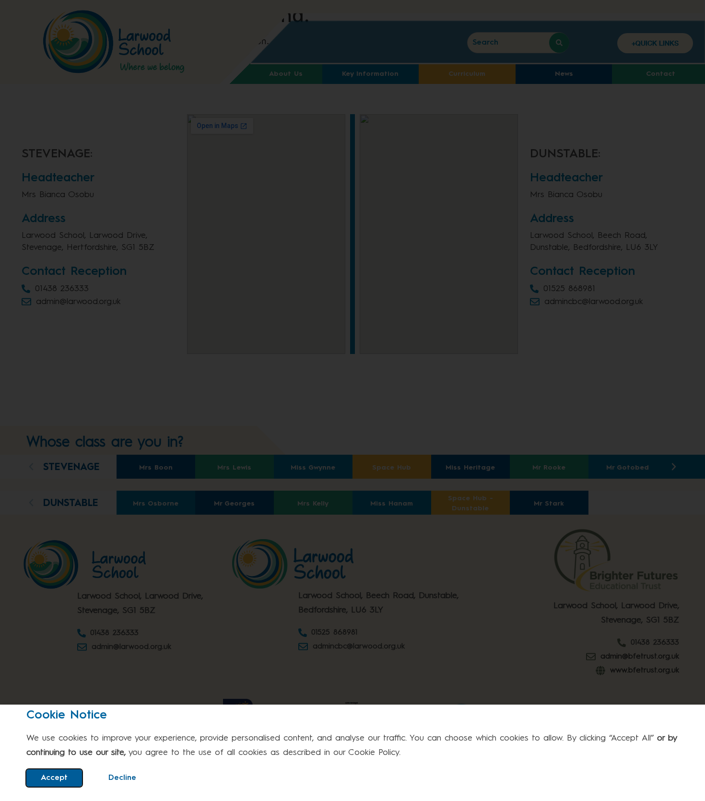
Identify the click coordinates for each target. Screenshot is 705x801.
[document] (352, 400)
